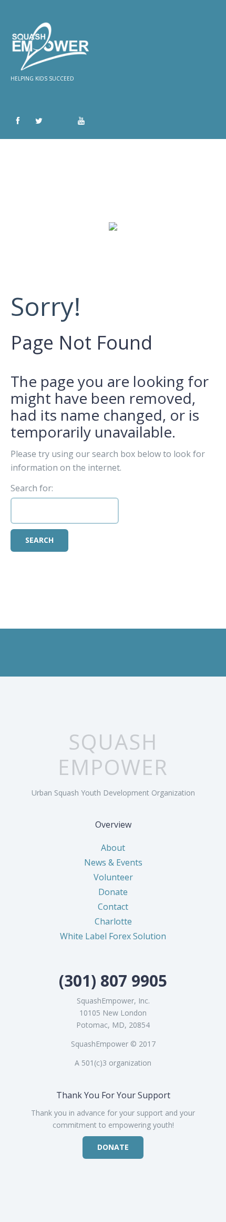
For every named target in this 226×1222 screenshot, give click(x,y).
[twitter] (39, 121)
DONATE (113, 1147)
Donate (113, 892)
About (113, 847)
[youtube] (81, 121)
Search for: (32, 488)
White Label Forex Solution (113, 936)
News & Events (113, 862)
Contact (113, 906)
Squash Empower (113, 754)
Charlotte (113, 921)
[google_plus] (60, 121)
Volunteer (113, 877)
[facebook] (18, 121)
